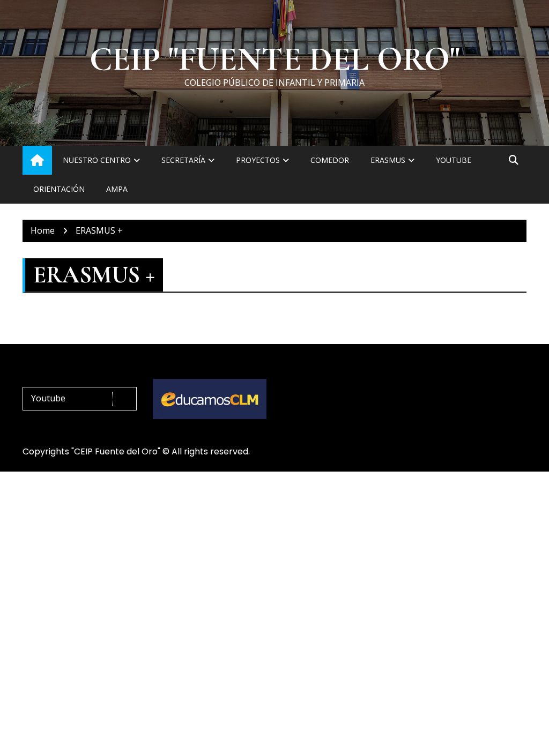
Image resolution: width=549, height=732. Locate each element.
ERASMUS (387, 160)
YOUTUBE (453, 160)
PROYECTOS (258, 160)
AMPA (117, 189)
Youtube (48, 398)
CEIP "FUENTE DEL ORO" (275, 59)
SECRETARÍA (183, 160)
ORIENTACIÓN (59, 189)
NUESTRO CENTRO (97, 160)
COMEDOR (329, 160)
